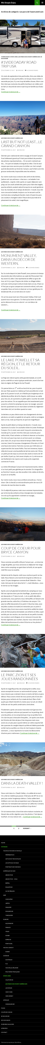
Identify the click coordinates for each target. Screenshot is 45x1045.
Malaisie (8, 907)
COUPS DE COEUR (6, 1012)
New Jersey (9, 996)
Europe (6, 919)
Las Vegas (8, 988)
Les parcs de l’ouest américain (16, 984)
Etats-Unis (14, 57)
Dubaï (7, 951)
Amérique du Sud (9, 871)
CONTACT (4, 1032)
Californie (9, 980)
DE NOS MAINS (5, 1020)
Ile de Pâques (10, 891)
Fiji (6, 964)
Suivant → (27, 828)
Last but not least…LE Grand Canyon (21, 144)
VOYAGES (4, 847)
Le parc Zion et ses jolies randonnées (19, 677)
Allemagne (9, 923)
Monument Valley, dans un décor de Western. (18, 259)
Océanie (6, 955)
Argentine (9, 875)
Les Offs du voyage (12, 863)
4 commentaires (32, 70)
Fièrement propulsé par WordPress (11, 1042)
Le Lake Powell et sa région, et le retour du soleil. (20, 364)
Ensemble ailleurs (7, 1024)
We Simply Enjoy (8, 2)
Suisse (7, 935)
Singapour (9, 911)
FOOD (3, 1008)
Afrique (6, 1000)
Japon (7, 903)
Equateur (8, 887)
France (8, 927)
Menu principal (42, 2)
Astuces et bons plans (13, 859)
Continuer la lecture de (10, 92)
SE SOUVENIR (5, 1016)
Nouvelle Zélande (11, 968)
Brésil (7, 883)
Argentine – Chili (11, 879)
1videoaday (5, 57)
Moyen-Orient (8, 947)
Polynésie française (12, 972)
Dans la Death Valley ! (22, 783)
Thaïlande (9, 915)
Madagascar (10, 1004)
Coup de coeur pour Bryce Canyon (21, 550)
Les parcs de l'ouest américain (29, 57)
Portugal (8, 943)
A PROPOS (4, 1028)
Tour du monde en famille (12, 851)
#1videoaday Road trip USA (18, 64)
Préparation (9, 855)
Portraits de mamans (13, 867)
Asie (4, 895)
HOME (3, 843)
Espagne (8, 939)
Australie (8, 960)
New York (8, 992)
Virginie (20, 70)
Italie (7, 931)
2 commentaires (33, 267)
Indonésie (9, 899)
